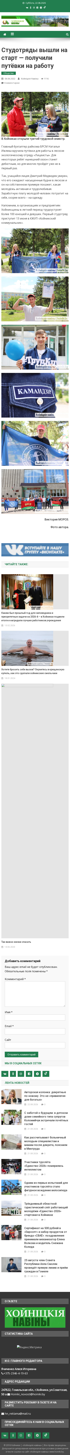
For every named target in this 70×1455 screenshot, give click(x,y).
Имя (9, 1012)
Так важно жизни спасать (16, 942)
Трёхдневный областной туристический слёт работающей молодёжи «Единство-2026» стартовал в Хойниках (46, 1209)
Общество (8, 73)
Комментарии (12, 82)
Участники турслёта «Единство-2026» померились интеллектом (43, 1166)
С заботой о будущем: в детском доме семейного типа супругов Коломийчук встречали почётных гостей (46, 1118)
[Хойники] (35, 1317)
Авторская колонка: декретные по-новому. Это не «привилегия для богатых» (45, 1096)
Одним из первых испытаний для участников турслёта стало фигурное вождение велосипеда (46, 1186)
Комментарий (15, 979)
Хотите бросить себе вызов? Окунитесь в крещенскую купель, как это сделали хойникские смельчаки (32, 671)
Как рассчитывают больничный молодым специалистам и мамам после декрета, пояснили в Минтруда (45, 1143)
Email (9, 1026)
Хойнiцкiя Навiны (30, 78)
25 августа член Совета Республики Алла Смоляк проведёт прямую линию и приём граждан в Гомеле (46, 1266)
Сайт (8, 1040)
